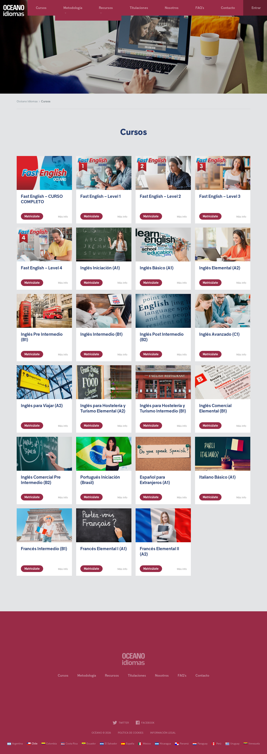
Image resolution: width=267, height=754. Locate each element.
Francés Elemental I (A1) (103, 549)
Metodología (72, 8)
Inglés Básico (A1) (157, 268)
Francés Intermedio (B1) (44, 549)
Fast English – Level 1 (100, 197)
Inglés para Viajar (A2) (42, 406)
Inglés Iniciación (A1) (100, 268)
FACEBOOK (147, 723)
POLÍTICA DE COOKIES (130, 733)
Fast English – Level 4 (41, 268)
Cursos (41, 8)
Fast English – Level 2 (160, 197)
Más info (63, 217)
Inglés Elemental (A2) (219, 268)
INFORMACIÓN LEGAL (163, 733)
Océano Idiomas (27, 101)
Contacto (228, 8)
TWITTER (124, 723)
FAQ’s (199, 8)
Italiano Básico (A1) (217, 478)
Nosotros (172, 8)
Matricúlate (32, 216)
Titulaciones (139, 8)
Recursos (106, 8)
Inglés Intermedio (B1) (101, 335)
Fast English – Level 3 (219, 197)
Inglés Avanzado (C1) (219, 335)
